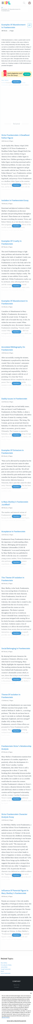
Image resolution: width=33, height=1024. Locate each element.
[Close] (31, 993)
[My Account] (30, 3)
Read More (16, 185)
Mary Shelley (4, 963)
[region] (16, 1007)
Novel (2, 971)
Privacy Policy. (5, 1017)
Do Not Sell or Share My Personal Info (16, 1021)
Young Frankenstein (6, 969)
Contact (16, 987)
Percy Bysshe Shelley (6, 965)
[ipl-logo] (8, 4)
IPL (2, 7)
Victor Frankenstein (5, 973)
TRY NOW (27, 74)
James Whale (4, 967)
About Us (16, 985)
